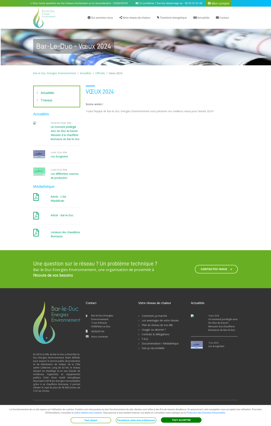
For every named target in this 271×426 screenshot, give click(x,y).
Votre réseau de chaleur (136, 17)
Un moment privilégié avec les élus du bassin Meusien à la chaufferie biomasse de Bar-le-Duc (223, 325)
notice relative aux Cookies (88, 412)
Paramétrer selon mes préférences (136, 420)
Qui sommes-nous (102, 17)
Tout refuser (91, 420)
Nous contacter (99, 336)
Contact (224, 17)
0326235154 (97, 331)
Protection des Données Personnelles (206, 412)
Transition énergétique (173, 17)
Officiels (100, 73)
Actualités (203, 17)
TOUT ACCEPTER (181, 420)
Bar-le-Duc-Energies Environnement (54, 73)
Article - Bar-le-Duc (62, 215)
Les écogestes (59, 156)
